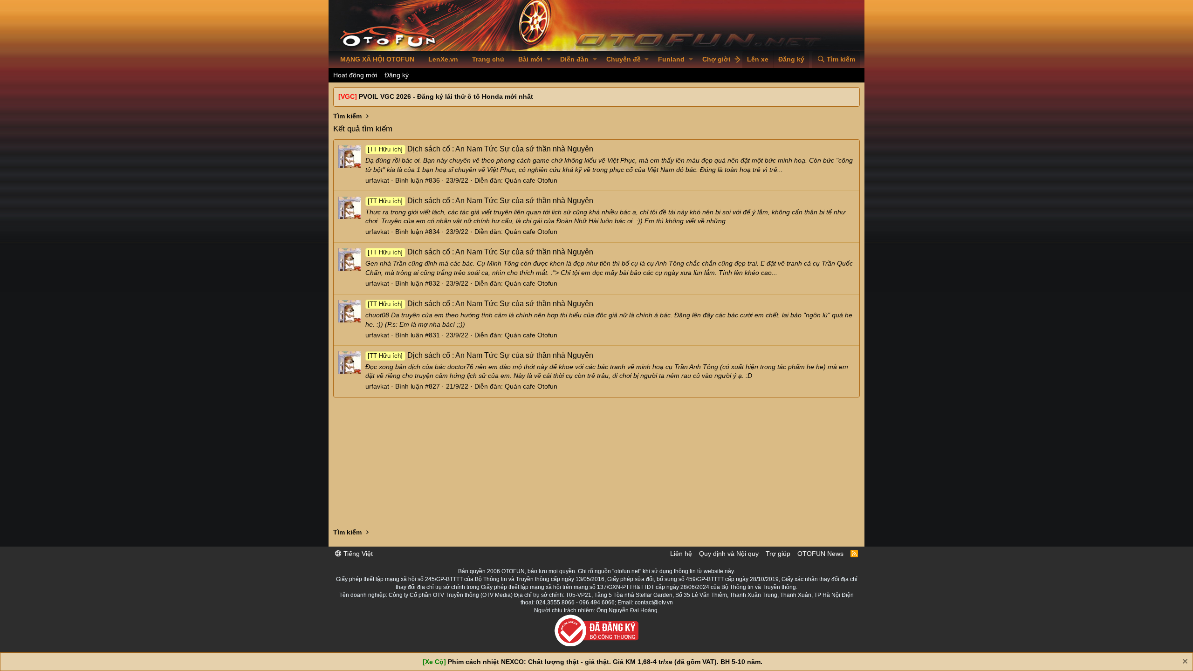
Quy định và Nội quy (729, 553)
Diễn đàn (574, 59)
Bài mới (530, 59)
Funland (671, 59)
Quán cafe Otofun (531, 180)
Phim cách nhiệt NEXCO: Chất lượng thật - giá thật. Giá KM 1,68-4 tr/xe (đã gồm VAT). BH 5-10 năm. (605, 661)
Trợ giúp (778, 553)
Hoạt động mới (355, 75)
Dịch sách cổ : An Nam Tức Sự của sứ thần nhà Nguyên (480, 149)
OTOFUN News (820, 553)
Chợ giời (716, 59)
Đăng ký (396, 75)
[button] (548, 59)
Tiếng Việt (357, 553)
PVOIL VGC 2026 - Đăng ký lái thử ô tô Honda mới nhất (446, 96)
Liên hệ (681, 553)
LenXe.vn (443, 59)
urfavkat (377, 180)
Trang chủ (488, 59)
